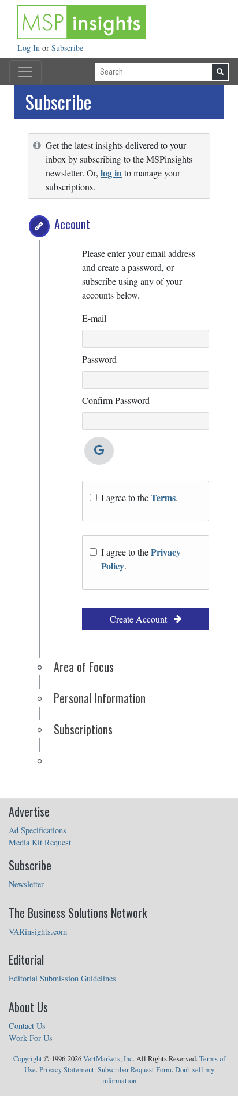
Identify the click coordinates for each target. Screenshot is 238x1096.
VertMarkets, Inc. (109, 1059)
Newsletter (26, 883)
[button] (39, 226)
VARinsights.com (38, 931)
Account (72, 224)
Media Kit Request (40, 842)
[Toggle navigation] (25, 71)
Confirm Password (116, 400)
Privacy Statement (66, 1070)
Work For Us (31, 1037)
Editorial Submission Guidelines (62, 978)
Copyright (27, 1059)
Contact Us (27, 1025)
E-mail (94, 318)
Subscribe (67, 47)
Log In (29, 47)
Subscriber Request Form (135, 1070)
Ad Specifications (37, 830)
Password (99, 359)
